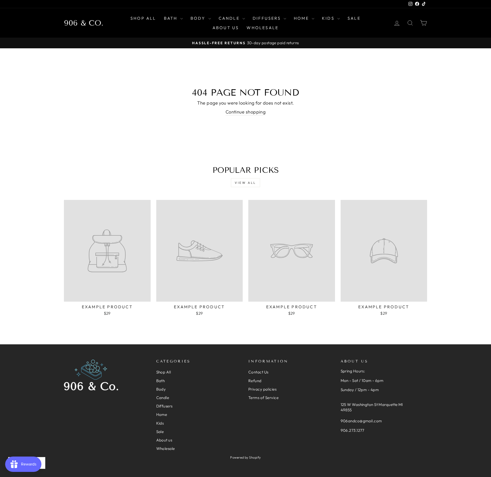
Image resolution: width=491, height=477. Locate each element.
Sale (354, 18)
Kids (329, 18)
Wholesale (262, 27)
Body (199, 18)
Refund (255, 380)
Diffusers (267, 18)
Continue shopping (246, 112)
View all (245, 183)
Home (302, 18)
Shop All (143, 18)
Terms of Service (263, 397)
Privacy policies (262, 389)
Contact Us (258, 372)
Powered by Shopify (245, 457)
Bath (171, 18)
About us (226, 27)
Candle (230, 18)
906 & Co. (83, 23)
